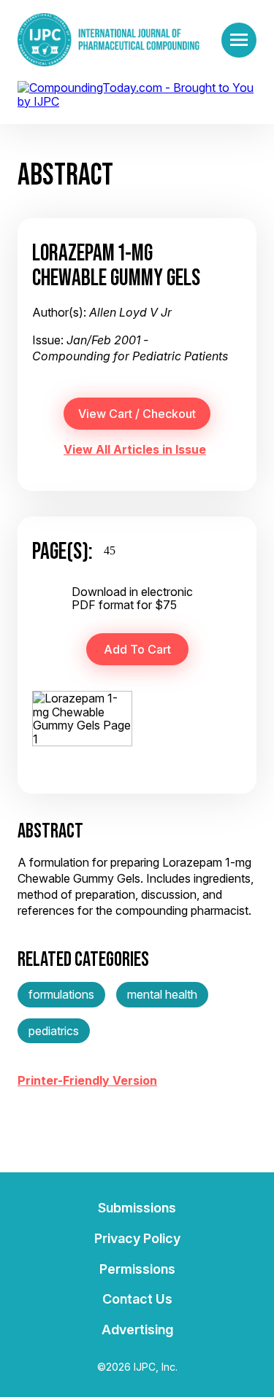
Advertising (137, 1329)
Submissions (137, 1207)
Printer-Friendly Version (87, 1080)
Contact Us (137, 1299)
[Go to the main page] (108, 39)
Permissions (137, 1269)
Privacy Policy (137, 1238)
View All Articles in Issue (135, 449)
